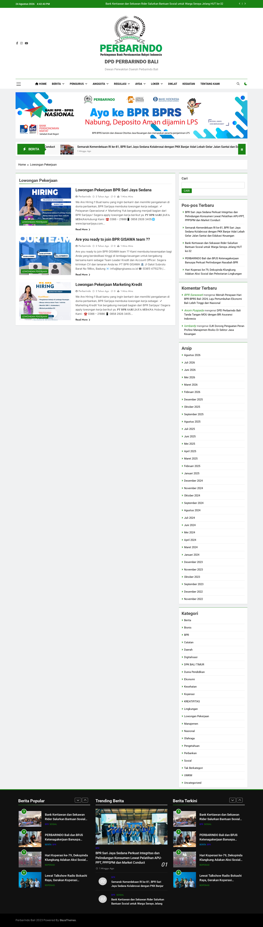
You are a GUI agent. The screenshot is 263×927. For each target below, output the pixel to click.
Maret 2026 (191, 384)
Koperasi (189, 694)
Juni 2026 (190, 370)
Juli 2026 (189, 362)
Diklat (172, 83)
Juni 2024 (190, 525)
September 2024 (193, 503)
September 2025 (193, 414)
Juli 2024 (189, 517)
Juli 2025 (189, 429)
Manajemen (191, 723)
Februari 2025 (192, 466)
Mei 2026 (189, 377)
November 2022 (193, 599)
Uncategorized (192, 782)
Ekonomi (189, 679)
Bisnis (187, 627)
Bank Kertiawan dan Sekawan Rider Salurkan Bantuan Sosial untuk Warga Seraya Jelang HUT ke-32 (213, 247)
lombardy (190, 326)
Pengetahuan (191, 745)
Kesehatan (190, 686)
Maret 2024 (191, 547)
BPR (186, 634)
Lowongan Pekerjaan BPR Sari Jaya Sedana (114, 190)
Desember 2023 (193, 562)
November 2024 (193, 488)
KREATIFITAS (192, 701)
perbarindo (85, 196)
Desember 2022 (193, 591)
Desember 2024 (193, 480)
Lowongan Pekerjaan (34, 222)
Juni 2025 (190, 436)
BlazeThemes (68, 920)
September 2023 (193, 584)
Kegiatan (188, 83)
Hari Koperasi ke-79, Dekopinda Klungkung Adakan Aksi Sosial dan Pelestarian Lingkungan (66, 859)
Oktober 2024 (192, 495)
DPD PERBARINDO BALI (131, 62)
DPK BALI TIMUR (194, 664)
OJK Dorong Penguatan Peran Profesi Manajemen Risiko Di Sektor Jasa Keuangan (214, 330)
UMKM (188, 775)
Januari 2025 (191, 473)
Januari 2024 (191, 554)
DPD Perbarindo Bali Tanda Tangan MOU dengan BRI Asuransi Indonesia (212, 314)
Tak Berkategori (193, 768)
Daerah (188, 649)
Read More (82, 229)
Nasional (189, 731)
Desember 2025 (193, 399)
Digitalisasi (191, 657)
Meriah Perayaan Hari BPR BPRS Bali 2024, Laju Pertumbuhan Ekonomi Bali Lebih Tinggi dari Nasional (213, 299)
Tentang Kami (210, 83)
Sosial (188, 760)
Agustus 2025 (192, 421)
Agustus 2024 (192, 510)
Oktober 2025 (192, 406)
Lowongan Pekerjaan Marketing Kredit (109, 284)
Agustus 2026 (192, 355)
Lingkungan (191, 709)
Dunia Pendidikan (194, 672)
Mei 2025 (189, 443)
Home (42, 83)
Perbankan (190, 753)
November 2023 (193, 569)
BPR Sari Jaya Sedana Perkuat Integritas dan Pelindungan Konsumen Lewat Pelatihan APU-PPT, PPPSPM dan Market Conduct (214, 216)
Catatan (188, 642)
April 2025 (190, 451)
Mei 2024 (189, 532)
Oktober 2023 (192, 577)
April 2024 (190, 540)
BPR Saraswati (193, 295)
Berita (187, 620)
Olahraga (189, 738)
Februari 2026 (192, 392)
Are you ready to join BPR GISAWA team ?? (113, 239)
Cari (185, 178)
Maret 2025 (191, 458)
